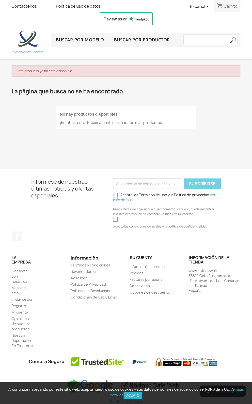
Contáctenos (24, 6)
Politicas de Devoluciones (92, 290)
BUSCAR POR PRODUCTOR (142, 40)
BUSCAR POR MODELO (80, 40)
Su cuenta (141, 257)
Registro (19, 305)
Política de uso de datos (78, 6)
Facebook (17, 236)
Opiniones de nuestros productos (22, 323)
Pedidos (136, 273)
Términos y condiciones (90, 265)
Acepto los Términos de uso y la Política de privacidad (164, 197)
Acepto (132, 395)
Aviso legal (79, 278)
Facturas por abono (146, 279)
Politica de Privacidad (88, 284)
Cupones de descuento (150, 292)
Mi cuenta (20, 312)
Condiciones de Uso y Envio (94, 297)
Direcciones (140, 285)
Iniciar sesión (22, 299)
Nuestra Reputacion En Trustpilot (22, 340)
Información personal (147, 266)
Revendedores (83, 271)
